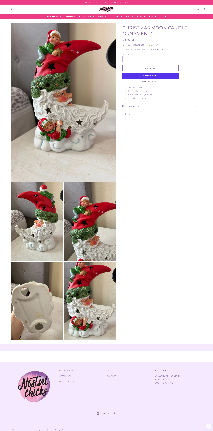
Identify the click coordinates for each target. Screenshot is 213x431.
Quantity (125, 54)
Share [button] (127, 114)
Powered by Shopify (33, 430)
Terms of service (73, 430)
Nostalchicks (21, 430)
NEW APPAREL (66, 376)
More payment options (150, 81)
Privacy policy (60, 430)
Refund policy (47, 430)
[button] (11, 9)
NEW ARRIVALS (66, 371)
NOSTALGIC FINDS (68, 382)
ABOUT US (112, 371)
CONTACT (112, 376)
